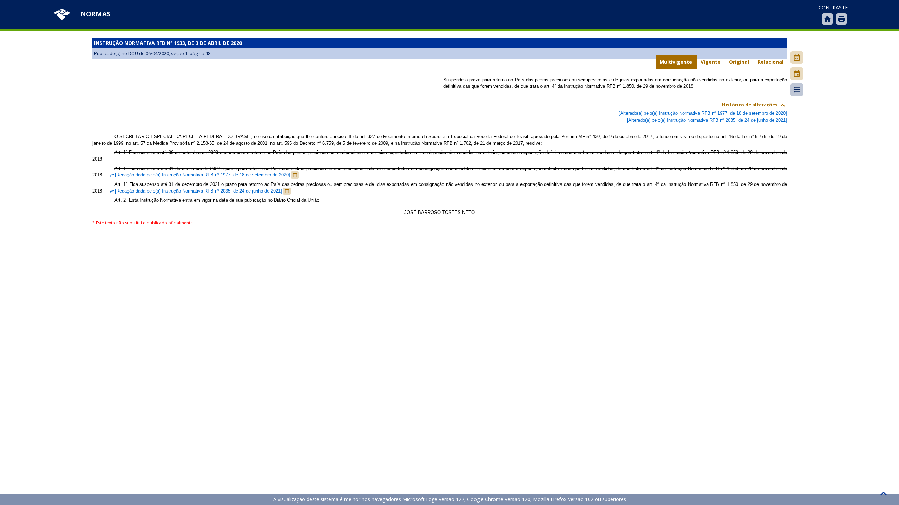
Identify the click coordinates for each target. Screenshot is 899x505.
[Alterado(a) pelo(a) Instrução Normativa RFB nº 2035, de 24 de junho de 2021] (707, 120)
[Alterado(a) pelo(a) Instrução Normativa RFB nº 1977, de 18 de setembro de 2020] (703, 113)
